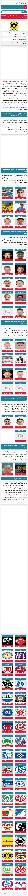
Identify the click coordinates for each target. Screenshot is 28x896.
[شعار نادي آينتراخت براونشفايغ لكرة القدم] (7, 658)
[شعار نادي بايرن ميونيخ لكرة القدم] (7, 887)
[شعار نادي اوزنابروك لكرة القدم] (20, 658)
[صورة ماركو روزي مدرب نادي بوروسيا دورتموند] (7, 472)
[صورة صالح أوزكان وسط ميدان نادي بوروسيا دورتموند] (7, 363)
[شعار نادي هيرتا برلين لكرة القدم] (7, 787)
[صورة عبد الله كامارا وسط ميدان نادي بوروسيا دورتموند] (7, 391)
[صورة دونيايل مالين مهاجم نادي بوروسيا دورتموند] (20, 225)
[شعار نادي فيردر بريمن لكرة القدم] (7, 801)
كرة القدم (19, 2)
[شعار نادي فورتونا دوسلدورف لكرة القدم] (20, 730)
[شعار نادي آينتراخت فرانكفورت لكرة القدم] (20, 873)
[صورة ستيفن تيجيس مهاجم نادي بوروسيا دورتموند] (20, 196)
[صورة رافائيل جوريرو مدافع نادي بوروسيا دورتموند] (20, 315)
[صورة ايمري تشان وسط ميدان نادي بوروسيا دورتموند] (20, 363)
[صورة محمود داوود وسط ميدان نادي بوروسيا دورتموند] (7, 377)
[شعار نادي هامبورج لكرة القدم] (20, 758)
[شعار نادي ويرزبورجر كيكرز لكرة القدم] (20, 644)
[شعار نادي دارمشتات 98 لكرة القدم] (20, 687)
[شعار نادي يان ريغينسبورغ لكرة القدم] (7, 673)
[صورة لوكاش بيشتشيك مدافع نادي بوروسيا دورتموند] (7, 272)
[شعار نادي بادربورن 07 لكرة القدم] (7, 701)
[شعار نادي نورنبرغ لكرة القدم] (20, 673)
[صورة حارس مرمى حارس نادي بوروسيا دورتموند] (20, 425)
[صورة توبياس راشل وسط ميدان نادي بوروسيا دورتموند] (20, 391)
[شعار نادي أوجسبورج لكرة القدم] (7, 816)
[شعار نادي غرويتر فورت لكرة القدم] (7, 744)
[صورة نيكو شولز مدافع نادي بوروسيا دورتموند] (20, 286)
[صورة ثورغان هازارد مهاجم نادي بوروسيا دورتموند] (7, 225)
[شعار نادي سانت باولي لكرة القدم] (20, 716)
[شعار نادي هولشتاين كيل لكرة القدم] (20, 744)
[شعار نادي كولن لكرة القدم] (7, 773)
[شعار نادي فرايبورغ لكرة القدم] (20, 830)
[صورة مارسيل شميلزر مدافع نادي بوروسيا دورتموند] (7, 286)
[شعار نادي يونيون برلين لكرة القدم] (7, 844)
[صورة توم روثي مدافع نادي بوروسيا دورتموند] (7, 315)
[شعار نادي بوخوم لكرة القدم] (7, 758)
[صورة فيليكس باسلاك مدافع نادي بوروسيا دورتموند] (7, 301)
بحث (24, 12)
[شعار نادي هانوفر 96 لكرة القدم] (7, 687)
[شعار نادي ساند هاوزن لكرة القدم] (7, 644)
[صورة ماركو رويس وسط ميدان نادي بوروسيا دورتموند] (20, 377)
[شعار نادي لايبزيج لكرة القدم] (20, 887)
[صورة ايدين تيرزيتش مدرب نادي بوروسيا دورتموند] (20, 472)
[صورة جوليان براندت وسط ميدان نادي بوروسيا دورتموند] (7, 348)
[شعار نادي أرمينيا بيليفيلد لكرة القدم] (20, 787)
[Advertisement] (14, 62)
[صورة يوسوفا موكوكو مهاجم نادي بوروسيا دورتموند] (7, 210)
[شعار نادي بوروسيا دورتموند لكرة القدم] (7, 858)
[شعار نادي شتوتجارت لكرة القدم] (7, 830)
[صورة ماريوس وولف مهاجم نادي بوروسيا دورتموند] (7, 196)
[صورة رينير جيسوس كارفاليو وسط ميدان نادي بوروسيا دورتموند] (20, 348)
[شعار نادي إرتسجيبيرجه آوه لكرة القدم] (20, 701)
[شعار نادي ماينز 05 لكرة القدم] (20, 801)
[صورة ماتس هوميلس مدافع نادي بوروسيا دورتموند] (7, 258)
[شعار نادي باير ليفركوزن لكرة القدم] (20, 858)
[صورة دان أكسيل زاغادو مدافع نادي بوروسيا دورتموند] (20, 258)
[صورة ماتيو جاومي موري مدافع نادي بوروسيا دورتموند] (20, 301)
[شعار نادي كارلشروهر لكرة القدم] (7, 716)
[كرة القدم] (25, 7)
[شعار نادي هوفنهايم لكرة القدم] (20, 816)
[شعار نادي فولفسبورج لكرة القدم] (7, 873)
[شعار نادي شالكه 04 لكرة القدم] (20, 773)
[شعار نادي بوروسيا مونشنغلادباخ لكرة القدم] (20, 844)
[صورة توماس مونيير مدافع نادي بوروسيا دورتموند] (20, 272)
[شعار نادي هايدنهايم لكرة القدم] (7, 730)
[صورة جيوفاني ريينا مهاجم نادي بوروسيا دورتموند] (20, 210)
